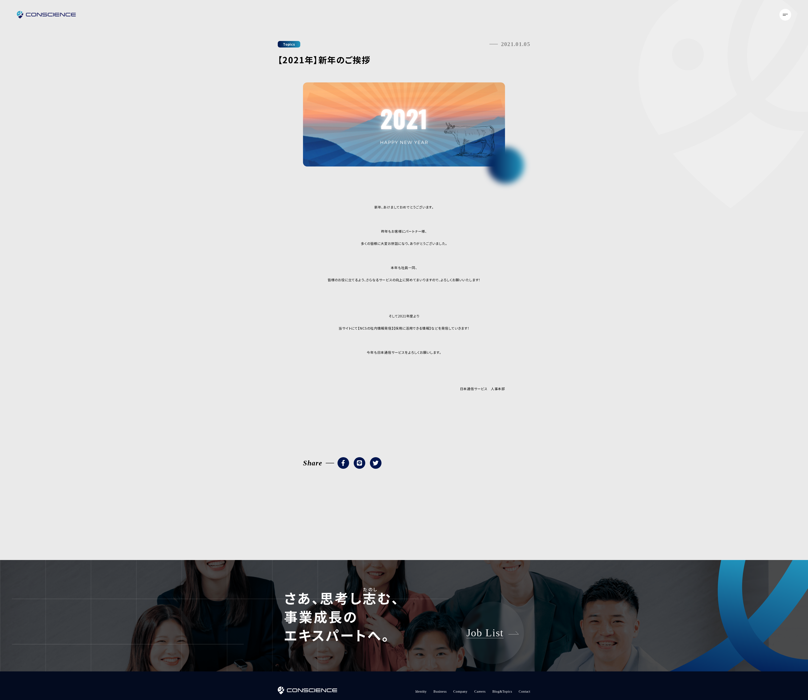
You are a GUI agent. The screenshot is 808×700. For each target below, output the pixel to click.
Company (700, 12)
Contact (767, 12)
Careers (720, 12)
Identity (660, 12)
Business (679, 12)
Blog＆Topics (743, 12)
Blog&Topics (502, 691)
